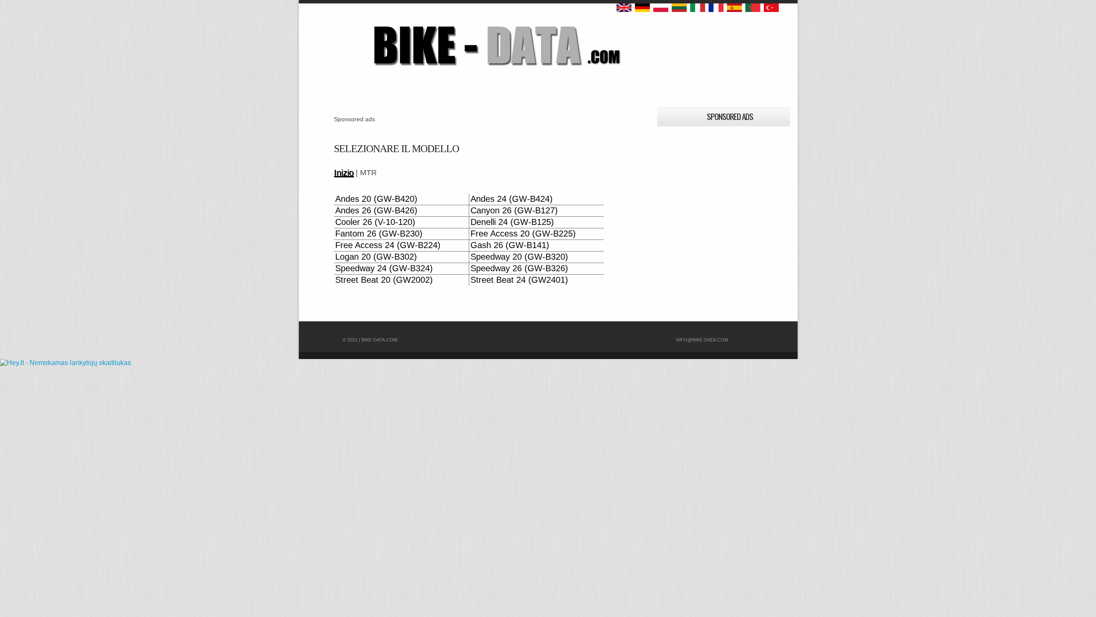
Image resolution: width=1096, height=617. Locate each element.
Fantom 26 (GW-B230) (379, 234)
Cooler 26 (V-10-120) (375, 222)
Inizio (344, 173)
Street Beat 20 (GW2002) (384, 280)
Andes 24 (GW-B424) (512, 199)
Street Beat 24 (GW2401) (519, 280)
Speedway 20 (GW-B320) (519, 257)
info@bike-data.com (702, 339)
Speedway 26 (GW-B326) (519, 268)
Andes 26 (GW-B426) (376, 211)
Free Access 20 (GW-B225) (523, 234)
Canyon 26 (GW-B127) (514, 211)
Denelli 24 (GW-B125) (512, 222)
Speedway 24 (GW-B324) (384, 268)
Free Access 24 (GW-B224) (388, 245)
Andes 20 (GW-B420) (376, 199)
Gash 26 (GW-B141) (510, 245)
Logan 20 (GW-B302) (376, 257)
